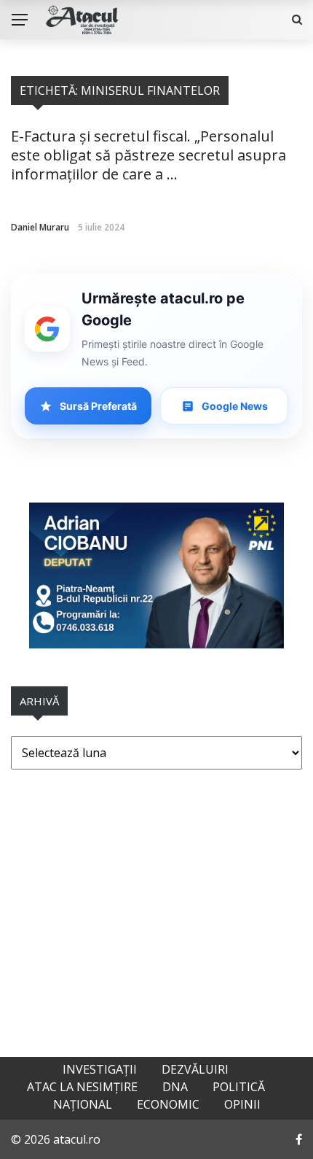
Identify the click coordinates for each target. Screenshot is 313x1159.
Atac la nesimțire (82, 1087)
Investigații (100, 1069)
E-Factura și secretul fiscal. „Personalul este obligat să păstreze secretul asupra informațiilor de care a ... (148, 155)
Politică (239, 1087)
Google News (235, 406)
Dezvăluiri (195, 1069)
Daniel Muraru (40, 227)
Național (82, 1104)
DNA (175, 1087)
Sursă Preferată (98, 406)
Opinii (242, 1104)
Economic (168, 1104)
